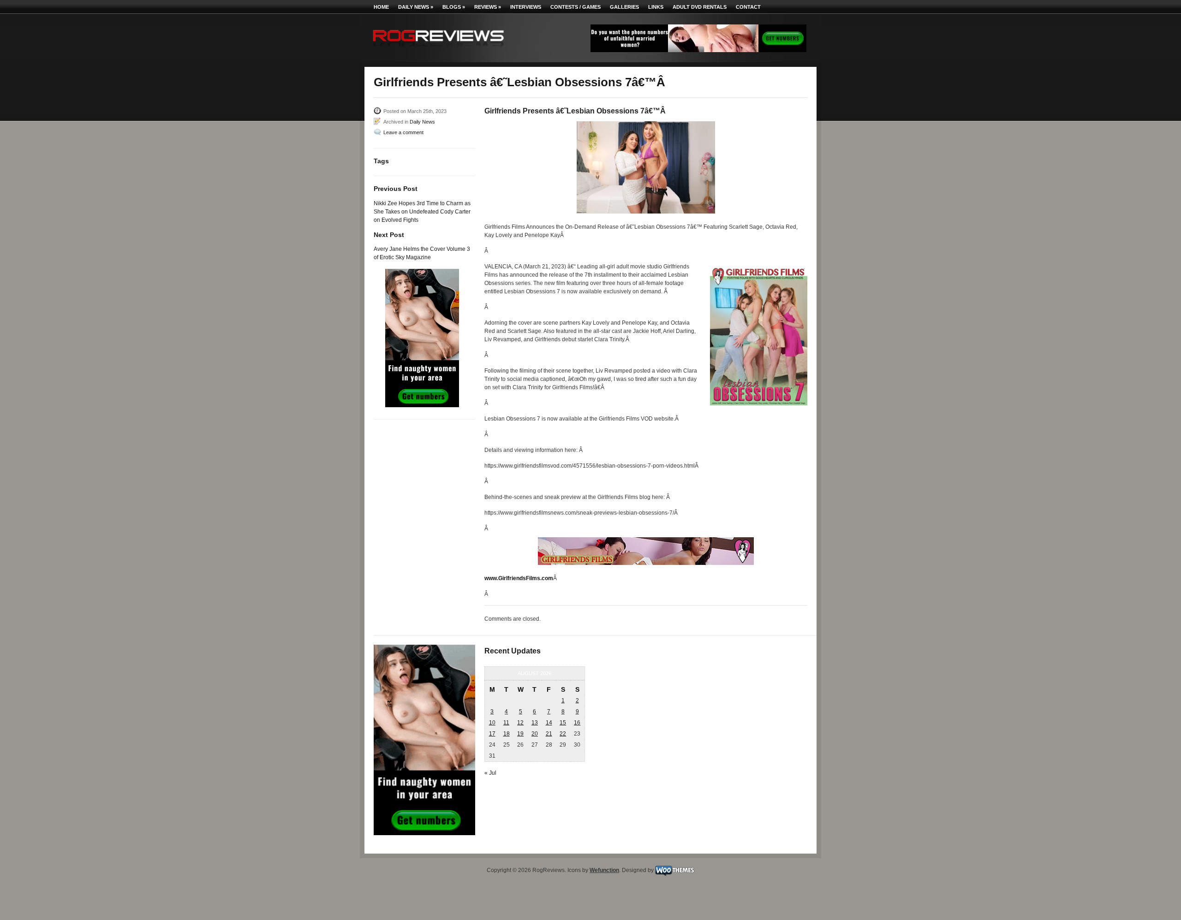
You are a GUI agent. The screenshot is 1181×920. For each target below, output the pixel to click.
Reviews (487, 7)
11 (506, 722)
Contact (748, 7)
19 (520, 733)
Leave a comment (403, 132)
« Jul (490, 773)
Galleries (624, 7)
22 (563, 733)
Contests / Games (575, 7)
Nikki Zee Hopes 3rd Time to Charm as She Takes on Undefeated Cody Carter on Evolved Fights (422, 211)
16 (577, 722)
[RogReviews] (438, 48)
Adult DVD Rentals (700, 7)
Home (381, 7)
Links (655, 7)
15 (563, 722)
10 (492, 722)
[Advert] (698, 50)
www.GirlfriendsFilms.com (518, 578)
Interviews (525, 7)
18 (506, 733)
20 (534, 733)
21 (549, 733)
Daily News (415, 7)
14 (549, 722)
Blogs (453, 7)
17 (492, 733)
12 (520, 722)
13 (534, 722)
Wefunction (604, 870)
